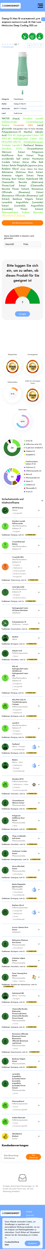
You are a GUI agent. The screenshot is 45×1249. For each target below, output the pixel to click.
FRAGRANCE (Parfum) (13, 215)
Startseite (29, 1212)
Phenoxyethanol (10, 212)
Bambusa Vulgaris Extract (28, 199)
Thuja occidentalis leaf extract (22, 157)
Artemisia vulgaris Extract (17, 175)
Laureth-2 (17, 145)
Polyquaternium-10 (11, 132)
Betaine (39, 145)
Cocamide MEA (23, 125)
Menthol (28, 132)
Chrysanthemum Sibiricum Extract (22, 150)
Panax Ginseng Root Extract (22, 177)
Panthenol (29, 145)
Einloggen (22, 314)
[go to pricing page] (42, 19)
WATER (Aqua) (11, 118)
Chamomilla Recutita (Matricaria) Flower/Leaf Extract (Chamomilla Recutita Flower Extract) (22, 186)
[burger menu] (40, 5)
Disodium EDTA (12, 148)
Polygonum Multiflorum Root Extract (22, 153)
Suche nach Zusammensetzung (32, 1216)
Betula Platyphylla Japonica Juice (26, 165)
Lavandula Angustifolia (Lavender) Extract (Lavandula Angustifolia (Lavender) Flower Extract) (22, 206)
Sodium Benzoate (32, 212)
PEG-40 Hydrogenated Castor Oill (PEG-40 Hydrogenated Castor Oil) (22, 137)
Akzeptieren (32, 1243)
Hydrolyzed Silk (34, 179)
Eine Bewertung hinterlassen (22, 223)
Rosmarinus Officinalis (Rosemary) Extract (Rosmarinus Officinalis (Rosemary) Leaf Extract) (22, 194)
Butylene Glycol (10, 169)
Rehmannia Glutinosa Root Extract (22, 172)
